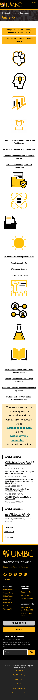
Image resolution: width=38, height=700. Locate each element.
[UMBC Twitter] (10, 574)
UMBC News (7, 603)
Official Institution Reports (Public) (19, 257)
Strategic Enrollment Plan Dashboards (19, 149)
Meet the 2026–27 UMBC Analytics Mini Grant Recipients (19, 472)
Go (31, 652)
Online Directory (26, 592)
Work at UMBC (8, 609)
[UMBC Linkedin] (25, 574)
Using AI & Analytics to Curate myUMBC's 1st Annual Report (17, 515)
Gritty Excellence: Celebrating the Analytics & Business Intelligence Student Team (19, 481)
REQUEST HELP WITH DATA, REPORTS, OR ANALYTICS (19, 31)
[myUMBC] (7, 579)
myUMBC (10, 538)
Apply (19, 629)
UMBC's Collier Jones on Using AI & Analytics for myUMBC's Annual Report (19, 463)
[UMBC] (11, 4)
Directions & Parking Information (15, 567)
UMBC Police (25, 607)
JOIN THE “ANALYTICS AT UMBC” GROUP (19, 40)
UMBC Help (7, 599)
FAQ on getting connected (19, 438)
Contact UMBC (26, 595)
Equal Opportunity (19, 675)
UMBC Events (8, 596)
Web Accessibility (19, 688)
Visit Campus (7, 606)
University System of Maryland (23, 665)
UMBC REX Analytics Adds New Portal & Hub (18, 498)
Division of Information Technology (15, 13)
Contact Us (9, 532)
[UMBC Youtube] (20, 574)
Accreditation (19, 670)
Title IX (19, 684)
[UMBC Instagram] (15, 574)
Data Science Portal (19, 263)
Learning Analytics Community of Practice (19, 380)
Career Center (8, 593)
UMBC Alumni (8, 590)
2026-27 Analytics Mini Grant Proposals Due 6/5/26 (17, 490)
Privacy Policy (19, 679)
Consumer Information (19, 693)
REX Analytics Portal (19, 275)
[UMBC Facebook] (5, 574)
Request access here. (19, 427)
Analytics (9, 17)
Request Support (27, 598)
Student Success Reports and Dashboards (19, 166)
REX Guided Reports (19, 269)
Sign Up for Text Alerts (26, 614)
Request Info (19, 623)
